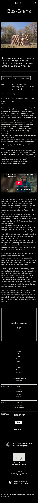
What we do (19, 391)
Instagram (19, 351)
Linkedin (19, 353)
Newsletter (19, 396)
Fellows (19, 367)
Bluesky (19, 361)
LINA (18, 3)
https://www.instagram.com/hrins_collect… (23, 88)
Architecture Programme (19, 378)
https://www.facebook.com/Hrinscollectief (23, 86)
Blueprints (19, 380)
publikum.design (6, 496)
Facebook (19, 359)
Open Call (19, 402)
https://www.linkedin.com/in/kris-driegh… (23, 89)
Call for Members (19, 407)
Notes (19, 386)
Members (19, 369)
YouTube (19, 356)
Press (19, 394)
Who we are (19, 372)
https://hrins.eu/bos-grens (19, 84)
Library (19, 389)
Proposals (19, 405)
